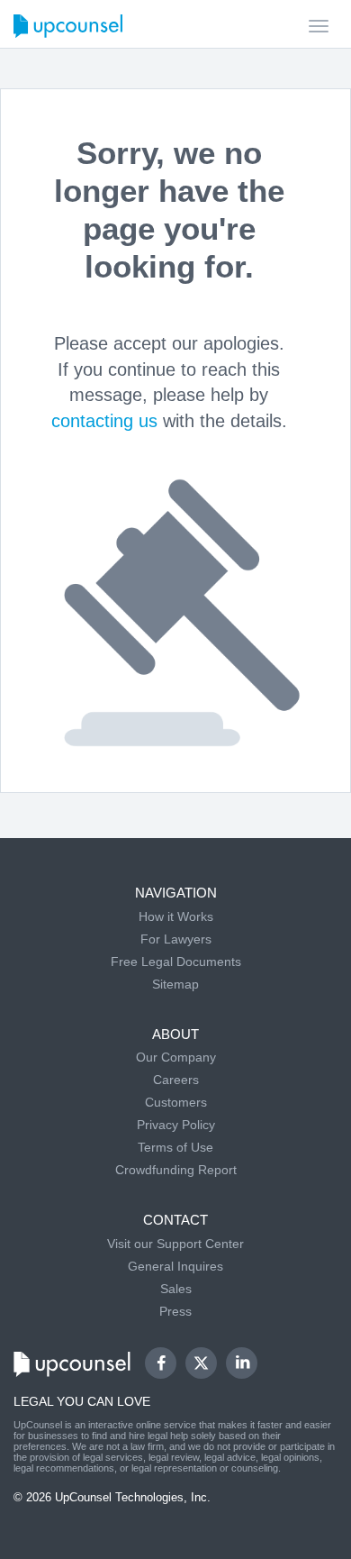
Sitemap (175, 984)
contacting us (104, 421)
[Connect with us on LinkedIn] (241, 1363)
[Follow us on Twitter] (202, 1362)
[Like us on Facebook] (160, 1363)
